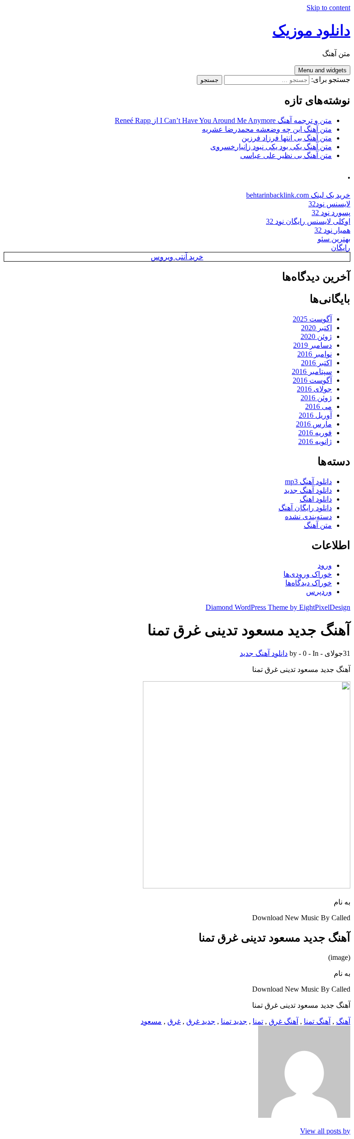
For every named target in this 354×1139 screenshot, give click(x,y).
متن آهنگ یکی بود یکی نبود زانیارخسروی (271, 147)
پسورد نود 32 (331, 212)
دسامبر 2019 (312, 345)
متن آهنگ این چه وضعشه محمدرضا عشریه (267, 129)
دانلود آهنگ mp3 (308, 481)
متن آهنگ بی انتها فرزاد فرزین (287, 138)
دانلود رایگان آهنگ (305, 508)
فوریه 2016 (315, 433)
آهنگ (343, 1021)
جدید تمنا (234, 1021)
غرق (174, 1021)
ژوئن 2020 (316, 336)
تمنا (258, 1021)
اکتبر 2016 (316, 363)
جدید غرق (200, 1021)
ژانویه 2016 (315, 441)
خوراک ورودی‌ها (307, 574)
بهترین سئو (334, 239)
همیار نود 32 (332, 230)
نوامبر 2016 (314, 354)
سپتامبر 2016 (312, 371)
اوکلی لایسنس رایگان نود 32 (308, 221)
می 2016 (318, 406)
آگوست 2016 (312, 380)
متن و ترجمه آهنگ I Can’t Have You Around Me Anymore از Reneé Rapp (223, 120)
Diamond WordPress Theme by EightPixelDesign (278, 607)
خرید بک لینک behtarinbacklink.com (298, 195)
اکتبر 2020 (316, 328)
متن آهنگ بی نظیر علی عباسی (286, 155)
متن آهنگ (318, 525)
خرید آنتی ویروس (177, 257)
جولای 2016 (314, 389)
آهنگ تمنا (317, 1021)
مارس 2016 (314, 424)
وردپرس (319, 592)
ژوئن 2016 (316, 398)
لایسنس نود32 (329, 204)
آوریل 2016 (315, 415)
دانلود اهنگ (316, 499)
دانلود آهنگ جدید (308, 490)
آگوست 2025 (312, 319)
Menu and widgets (322, 70)
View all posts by (325, 1131)
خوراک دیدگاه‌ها (308, 583)
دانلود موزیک (311, 30)
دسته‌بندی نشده (308, 516)
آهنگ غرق (283, 1021)
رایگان (340, 247)
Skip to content (328, 8)
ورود (325, 565)
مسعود (151, 1021)
